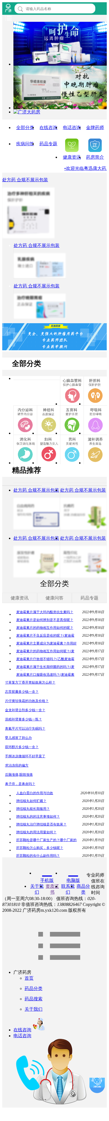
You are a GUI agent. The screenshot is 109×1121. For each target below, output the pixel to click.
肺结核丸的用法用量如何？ (36, 832)
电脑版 (73, 873)
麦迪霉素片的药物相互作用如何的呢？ (44, 628)
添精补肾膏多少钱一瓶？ (23, 719)
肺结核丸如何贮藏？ (31, 801)
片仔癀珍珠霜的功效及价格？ (27, 701)
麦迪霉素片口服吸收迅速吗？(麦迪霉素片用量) (45, 675)
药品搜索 (33, 998)
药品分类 (33, 988)
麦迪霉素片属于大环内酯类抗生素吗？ (44, 612)
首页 (29, 978)
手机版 (47, 873)
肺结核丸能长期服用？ (33, 809)
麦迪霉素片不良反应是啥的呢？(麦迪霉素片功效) (45, 636)
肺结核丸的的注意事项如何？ (38, 816)
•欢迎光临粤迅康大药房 (79, 168)
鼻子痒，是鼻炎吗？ (20, 784)
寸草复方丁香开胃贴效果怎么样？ (30, 682)
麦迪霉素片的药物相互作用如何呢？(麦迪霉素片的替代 (45, 651)
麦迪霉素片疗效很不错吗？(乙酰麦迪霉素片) (45, 659)
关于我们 (33, 1009)
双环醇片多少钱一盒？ (22, 747)
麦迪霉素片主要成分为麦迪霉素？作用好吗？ (46, 644)
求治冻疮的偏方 (17, 765)
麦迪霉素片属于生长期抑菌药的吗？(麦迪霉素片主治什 (45, 667)
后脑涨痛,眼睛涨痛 (19, 775)
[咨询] (97, 1082)
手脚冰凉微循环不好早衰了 (25, 756)
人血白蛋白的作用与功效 (34, 793)
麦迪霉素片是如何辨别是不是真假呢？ (44, 620)
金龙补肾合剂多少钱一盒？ (25, 710)
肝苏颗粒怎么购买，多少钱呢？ (39, 848)
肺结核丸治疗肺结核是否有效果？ (41, 824)
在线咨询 (22, 1029)
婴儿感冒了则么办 (18, 738)
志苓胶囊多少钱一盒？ (22, 692)
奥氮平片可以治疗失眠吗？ (25, 728)
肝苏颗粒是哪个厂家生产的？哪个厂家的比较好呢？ (46, 840)
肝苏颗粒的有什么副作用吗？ (38, 856)
